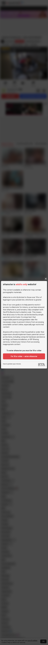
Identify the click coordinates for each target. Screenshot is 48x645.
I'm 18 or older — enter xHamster (24, 356)
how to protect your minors (12, 364)
